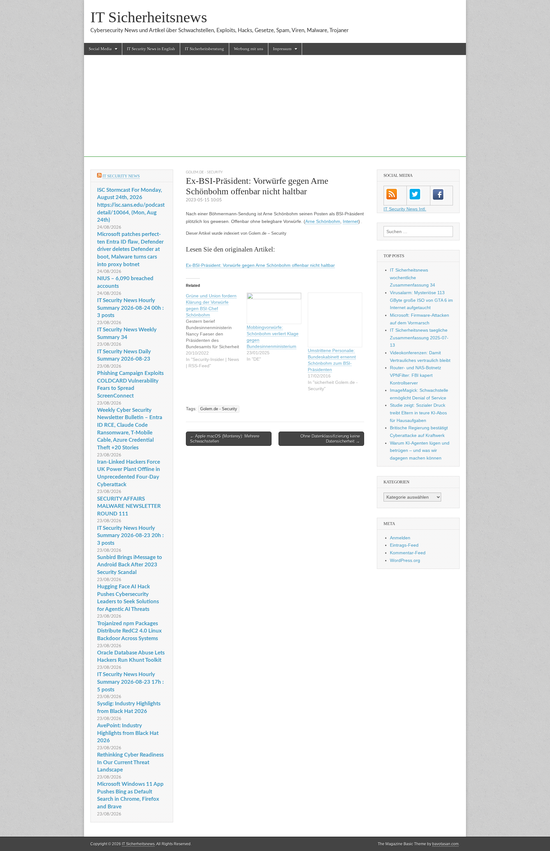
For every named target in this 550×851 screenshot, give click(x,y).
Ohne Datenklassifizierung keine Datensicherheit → (330, 439)
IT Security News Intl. (405, 208)
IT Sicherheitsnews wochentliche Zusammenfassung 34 (412, 277)
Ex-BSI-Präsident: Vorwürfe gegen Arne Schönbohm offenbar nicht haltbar (260, 265)
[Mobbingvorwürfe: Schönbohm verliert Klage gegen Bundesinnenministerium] (274, 308)
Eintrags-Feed (404, 545)
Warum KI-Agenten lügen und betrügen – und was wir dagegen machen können (419, 450)
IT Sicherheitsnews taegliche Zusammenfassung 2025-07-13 (419, 338)
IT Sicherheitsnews (148, 17)
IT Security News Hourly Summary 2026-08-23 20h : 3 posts (130, 535)
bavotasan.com (445, 844)
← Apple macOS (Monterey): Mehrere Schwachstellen (224, 439)
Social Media (100, 48)
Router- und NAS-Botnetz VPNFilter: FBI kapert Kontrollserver (415, 375)
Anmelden (400, 537)
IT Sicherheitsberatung (204, 48)
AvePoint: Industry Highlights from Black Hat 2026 (128, 733)
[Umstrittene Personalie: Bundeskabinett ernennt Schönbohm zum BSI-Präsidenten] (335, 320)
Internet (350, 221)
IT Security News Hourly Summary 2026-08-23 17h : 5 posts (130, 682)
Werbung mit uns (248, 48)
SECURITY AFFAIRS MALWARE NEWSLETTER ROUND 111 (129, 506)
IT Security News (121, 176)
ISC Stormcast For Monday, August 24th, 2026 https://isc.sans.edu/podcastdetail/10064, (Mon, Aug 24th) (131, 205)
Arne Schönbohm (322, 221)
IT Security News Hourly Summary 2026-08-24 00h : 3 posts (130, 308)
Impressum (282, 48)
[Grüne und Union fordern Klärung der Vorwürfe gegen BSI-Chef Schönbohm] (216, 331)
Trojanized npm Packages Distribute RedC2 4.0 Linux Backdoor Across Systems (129, 631)
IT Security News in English (151, 48)
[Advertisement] (275, 112)
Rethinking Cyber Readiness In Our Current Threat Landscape (130, 762)
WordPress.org (405, 560)
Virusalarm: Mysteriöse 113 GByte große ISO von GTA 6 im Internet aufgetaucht (421, 300)
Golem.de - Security (204, 172)
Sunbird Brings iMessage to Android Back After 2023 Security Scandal (129, 565)
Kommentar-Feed (408, 552)
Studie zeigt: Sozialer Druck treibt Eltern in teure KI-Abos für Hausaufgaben (418, 413)
